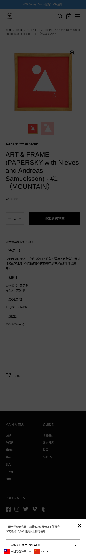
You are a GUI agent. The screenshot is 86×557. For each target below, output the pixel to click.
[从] (79, 526)
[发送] (73, 545)
